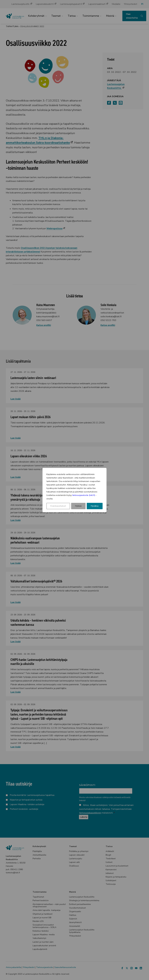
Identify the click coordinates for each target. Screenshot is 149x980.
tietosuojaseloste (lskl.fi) (83, 495)
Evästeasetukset (58, 506)
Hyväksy (95, 506)
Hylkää (78, 506)
